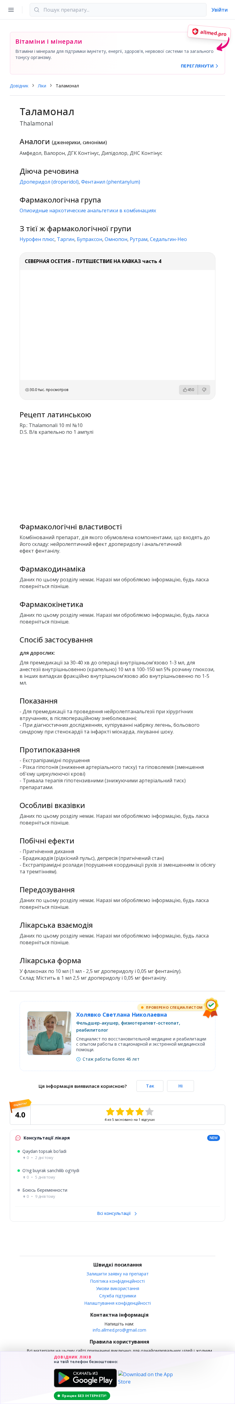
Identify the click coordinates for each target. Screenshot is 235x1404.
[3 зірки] (129, 1111)
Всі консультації (114, 1213)
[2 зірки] (120, 1111)
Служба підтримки (117, 1296)
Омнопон (116, 239)
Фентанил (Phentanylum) (110, 181)
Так (150, 1086)
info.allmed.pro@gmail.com (119, 1330)
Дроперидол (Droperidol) (49, 181)
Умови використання (117, 1288)
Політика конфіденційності (117, 1281)
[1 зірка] (110, 1111)
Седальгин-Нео (168, 239)
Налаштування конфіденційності (117, 1303)
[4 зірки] (139, 1111)
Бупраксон (89, 239)
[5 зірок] (149, 1111)
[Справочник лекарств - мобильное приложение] (117, 476)
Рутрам (138, 239)
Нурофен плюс (37, 239)
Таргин (65, 239)
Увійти (219, 9)
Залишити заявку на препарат (118, 1274)
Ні (180, 1086)
